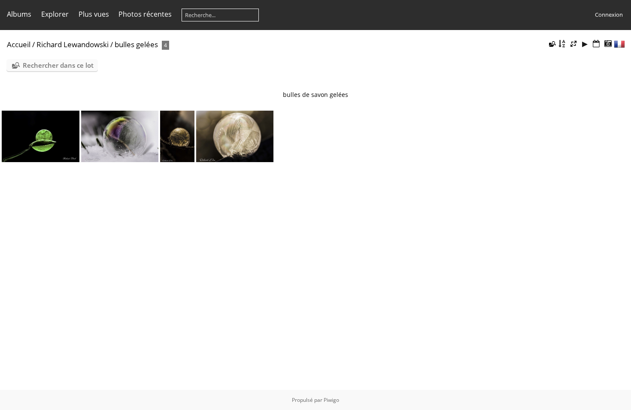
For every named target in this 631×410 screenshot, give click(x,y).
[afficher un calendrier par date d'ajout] (596, 44)
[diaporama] (585, 44)
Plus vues (94, 14)
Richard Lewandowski (72, 44)
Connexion (609, 14)
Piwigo (331, 400)
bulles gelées (136, 44)
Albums (19, 14)
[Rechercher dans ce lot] (551, 44)
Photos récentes (145, 14)
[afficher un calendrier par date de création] (608, 44)
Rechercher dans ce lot (58, 65)
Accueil (18, 44)
